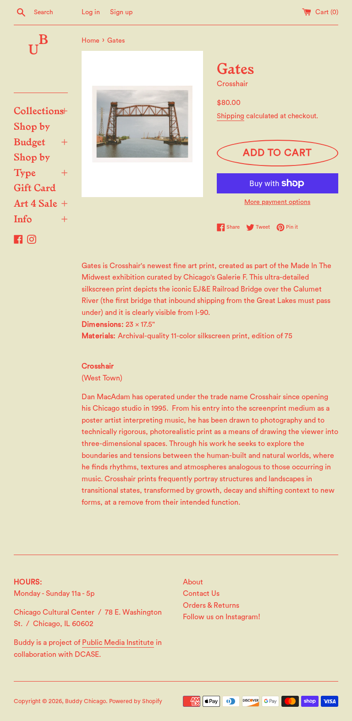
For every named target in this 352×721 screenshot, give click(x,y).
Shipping (230, 116)
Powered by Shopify (135, 701)
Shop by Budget (41, 133)
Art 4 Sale (41, 202)
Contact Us (201, 593)
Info (41, 218)
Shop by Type (41, 164)
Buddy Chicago (85, 701)
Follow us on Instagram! (221, 617)
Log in (91, 12)
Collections (41, 110)
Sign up (121, 12)
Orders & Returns (211, 605)
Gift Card (35, 187)
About (193, 582)
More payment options (277, 202)
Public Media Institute (118, 642)
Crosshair (232, 84)
